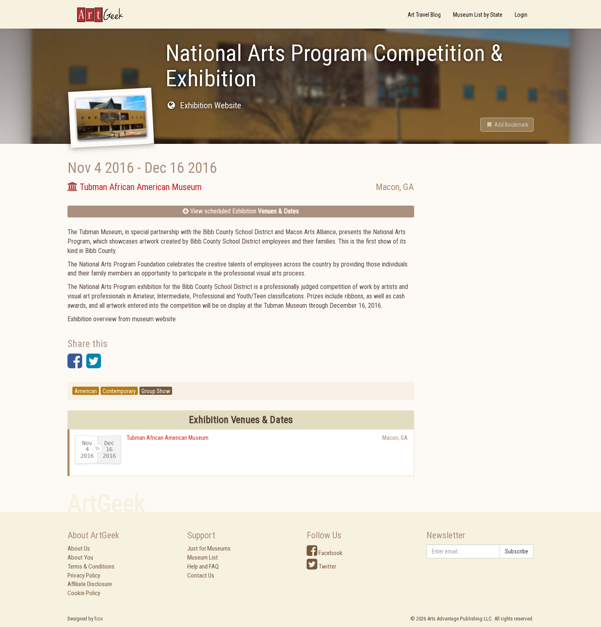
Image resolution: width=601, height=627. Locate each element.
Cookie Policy (83, 593)
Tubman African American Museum (168, 437)
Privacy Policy (83, 575)
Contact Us (200, 575)
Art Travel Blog (424, 14)
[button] (507, 125)
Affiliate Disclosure (89, 584)
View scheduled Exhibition (243, 211)
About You (80, 557)
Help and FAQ (203, 566)
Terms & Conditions (90, 566)
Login (521, 14)
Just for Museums (209, 548)
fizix (98, 619)
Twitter (326, 566)
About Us (78, 548)
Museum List (202, 557)
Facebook (330, 553)
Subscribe (516, 551)
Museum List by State (477, 14)
